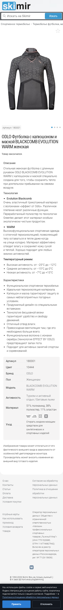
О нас (5, 480)
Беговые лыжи (45, 399)
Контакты (8, 485)
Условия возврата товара (13, 528)
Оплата (7, 493)
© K (27, 579)
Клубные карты (11, 514)
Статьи (6, 489)
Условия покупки (12, 501)
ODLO (29, 373)
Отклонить (46, 604)
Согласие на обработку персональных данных (45, 482)
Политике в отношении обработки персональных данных (30, 597)
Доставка (8, 497)
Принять (16, 604)
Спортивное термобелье (15, 24)
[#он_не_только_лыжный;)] (16, 6)
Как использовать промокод (13, 520)
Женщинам (33, 379)
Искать (53, 16)
